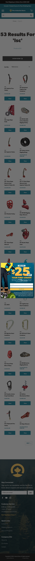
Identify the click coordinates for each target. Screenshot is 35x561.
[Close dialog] (33, 263)
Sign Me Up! (21, 289)
